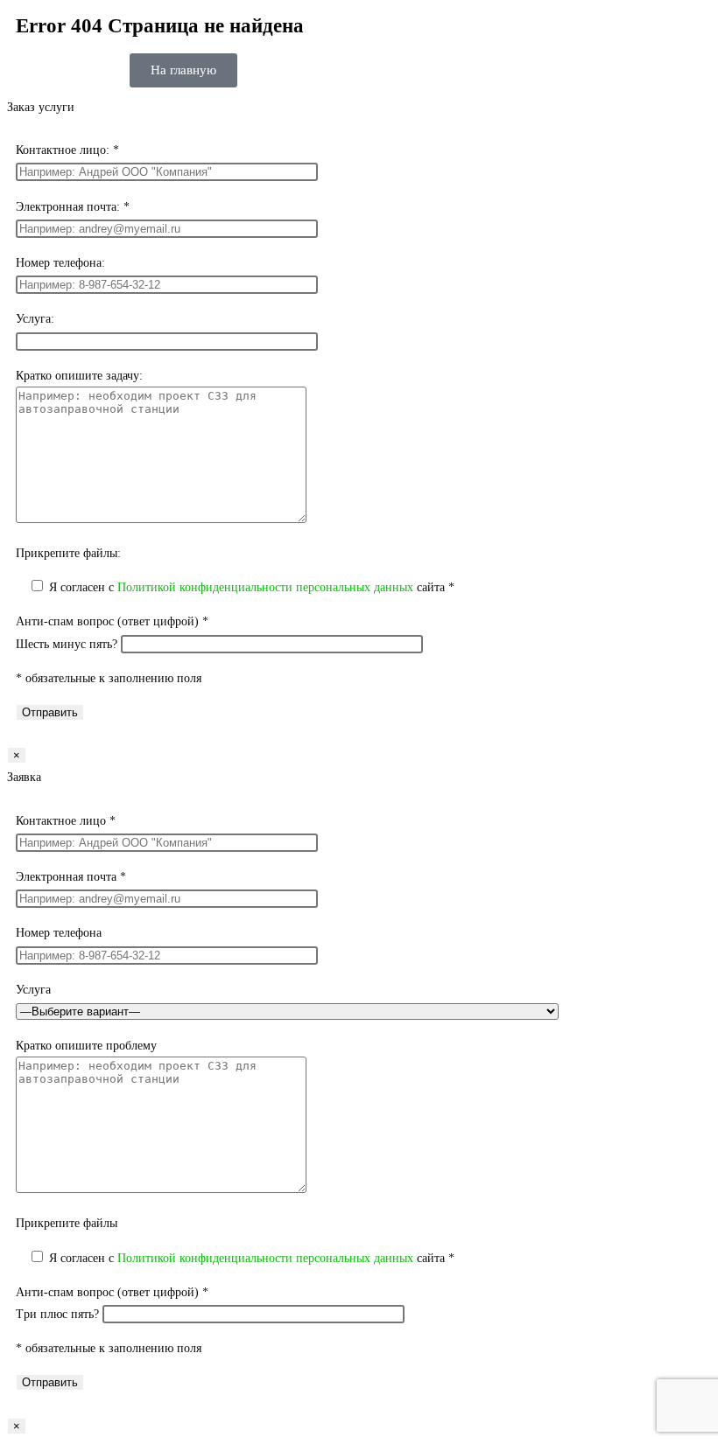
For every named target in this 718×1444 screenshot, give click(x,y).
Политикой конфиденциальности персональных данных (265, 587)
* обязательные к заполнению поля (108, 678)
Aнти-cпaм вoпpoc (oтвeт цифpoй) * (112, 621)
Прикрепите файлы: (68, 553)
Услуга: (35, 318)
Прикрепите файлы (66, 1223)
